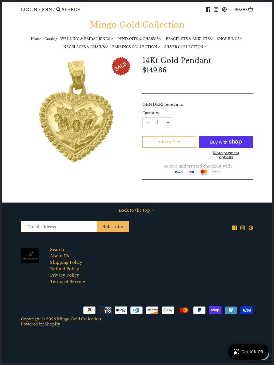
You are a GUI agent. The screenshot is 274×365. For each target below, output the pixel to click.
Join (46, 9)
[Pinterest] (224, 9)
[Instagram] (216, 9)
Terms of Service (67, 281)
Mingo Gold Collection (137, 25)
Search (57, 249)
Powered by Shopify (40, 324)
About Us (59, 255)
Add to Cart (169, 141)
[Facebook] (208, 9)
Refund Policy (64, 268)
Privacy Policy (64, 275)
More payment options (226, 155)
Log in (29, 9)
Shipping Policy (66, 262)
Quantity (150, 113)
